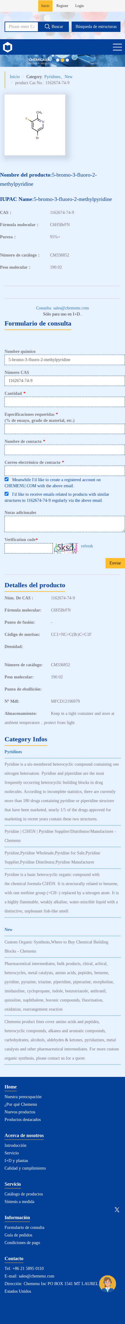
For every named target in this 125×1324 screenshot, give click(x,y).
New (69, 76)
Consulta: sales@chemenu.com (62, 308)
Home (11, 1086)
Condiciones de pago (22, 1242)
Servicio (12, 1153)
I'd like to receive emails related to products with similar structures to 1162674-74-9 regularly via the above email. (57, 497)
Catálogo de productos (24, 1194)
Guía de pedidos (18, 1235)
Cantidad (15, 393)
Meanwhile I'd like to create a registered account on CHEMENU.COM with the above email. (53, 483)
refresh (87, 546)
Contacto (14, 1258)
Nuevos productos (20, 1112)
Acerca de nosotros (24, 1135)
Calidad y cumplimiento (25, 1168)
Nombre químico (20, 351)
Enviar (115, 563)
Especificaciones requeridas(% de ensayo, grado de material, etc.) (40, 417)
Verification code (21, 539)
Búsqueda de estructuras (96, 26)
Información (17, 1217)
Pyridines (52, 76)
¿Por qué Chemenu (21, 1104)
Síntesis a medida (19, 1201)
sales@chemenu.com (36, 1276)
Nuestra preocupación (23, 1097)
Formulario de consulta (24, 1227)
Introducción (15, 1145)
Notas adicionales (20, 512)
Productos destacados (23, 1119)
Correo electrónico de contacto (34, 462)
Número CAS (17, 372)
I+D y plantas (16, 1160)
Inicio (45, 6)
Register (62, 6)
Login (79, 6)
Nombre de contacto (25, 441)
